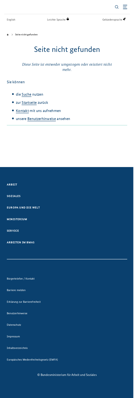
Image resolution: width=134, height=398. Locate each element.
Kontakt (22, 111)
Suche (26, 94)
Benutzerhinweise (41, 119)
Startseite (29, 102)
